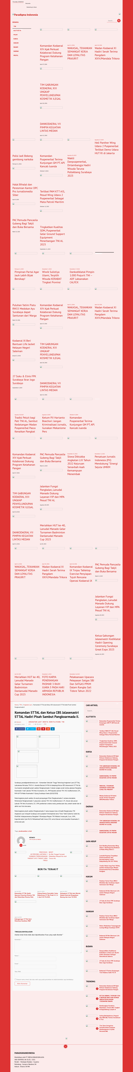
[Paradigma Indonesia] (25, 14)
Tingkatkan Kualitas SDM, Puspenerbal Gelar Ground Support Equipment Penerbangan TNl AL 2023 (108, 743)
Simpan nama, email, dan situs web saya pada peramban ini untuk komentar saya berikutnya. (44, 979)
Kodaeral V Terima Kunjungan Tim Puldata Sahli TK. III (109, 971)
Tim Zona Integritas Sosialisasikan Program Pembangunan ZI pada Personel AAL (107, 1028)
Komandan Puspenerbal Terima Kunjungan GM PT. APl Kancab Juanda (109, 723)
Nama (17, 956)
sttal (30, 831)
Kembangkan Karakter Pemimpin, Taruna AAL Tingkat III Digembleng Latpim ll (109, 1007)
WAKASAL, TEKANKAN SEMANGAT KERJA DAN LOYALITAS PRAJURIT (106, 787)
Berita (45, 722)
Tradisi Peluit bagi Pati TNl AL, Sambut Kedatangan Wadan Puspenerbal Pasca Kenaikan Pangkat (109, 868)
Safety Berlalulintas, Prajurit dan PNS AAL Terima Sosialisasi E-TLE (109, 1017)
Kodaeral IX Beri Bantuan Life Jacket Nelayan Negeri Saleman (109, 892)
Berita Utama (55, 722)
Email (17, 964)
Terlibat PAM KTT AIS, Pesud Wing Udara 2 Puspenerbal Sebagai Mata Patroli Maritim (109, 733)
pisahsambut (23, 831)
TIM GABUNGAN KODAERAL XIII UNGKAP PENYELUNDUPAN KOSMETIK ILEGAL (109, 768)
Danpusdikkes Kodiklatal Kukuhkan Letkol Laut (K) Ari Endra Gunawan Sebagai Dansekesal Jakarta (109, 953)
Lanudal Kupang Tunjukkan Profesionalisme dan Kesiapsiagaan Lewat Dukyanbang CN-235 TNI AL (108, 858)
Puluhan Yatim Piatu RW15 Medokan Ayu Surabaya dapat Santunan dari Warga (109, 883)
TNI (15, 26)
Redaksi (18, 722)
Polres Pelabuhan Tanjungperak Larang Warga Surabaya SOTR (109, 927)
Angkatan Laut (27, 705)
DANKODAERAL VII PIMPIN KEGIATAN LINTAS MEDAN (108, 777)
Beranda (28, 3)
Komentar (18, 939)
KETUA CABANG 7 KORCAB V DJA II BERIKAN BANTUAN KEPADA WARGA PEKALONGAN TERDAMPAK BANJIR (109, 998)
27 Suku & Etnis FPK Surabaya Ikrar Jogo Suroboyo (109, 902)
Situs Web (18, 971)
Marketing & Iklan (32, 7)
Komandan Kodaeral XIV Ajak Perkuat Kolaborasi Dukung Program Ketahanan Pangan (109, 758)
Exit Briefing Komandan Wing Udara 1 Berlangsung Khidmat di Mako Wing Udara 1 (109, 847)
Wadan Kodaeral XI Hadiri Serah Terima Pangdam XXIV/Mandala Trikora (107, 797)
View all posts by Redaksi (35, 839)
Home (16, 705)
